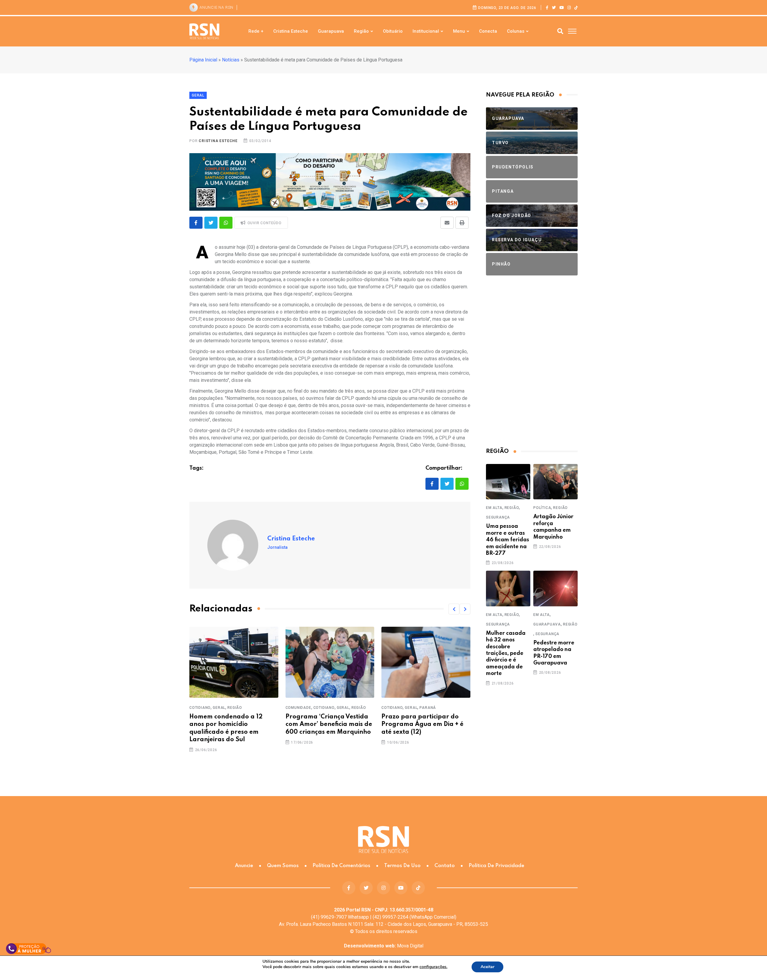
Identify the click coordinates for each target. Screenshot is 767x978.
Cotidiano (200, 708)
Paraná (427, 708)
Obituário (393, 31)
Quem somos (283, 865)
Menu (459, 31)
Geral (219, 708)
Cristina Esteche (290, 31)
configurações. (433, 967)
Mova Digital (383, 946)
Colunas (515, 31)
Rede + (255, 31)
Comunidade (298, 708)
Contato (444, 865)
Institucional (426, 31)
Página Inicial (203, 60)
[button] (454, 609)
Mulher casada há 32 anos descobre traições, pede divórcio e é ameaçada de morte (506, 653)
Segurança (498, 517)
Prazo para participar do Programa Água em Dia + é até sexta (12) (422, 724)
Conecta (488, 31)
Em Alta (494, 508)
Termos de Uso (402, 865)
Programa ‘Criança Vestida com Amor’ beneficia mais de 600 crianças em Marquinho (329, 724)
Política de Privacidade (496, 865)
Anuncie (244, 865)
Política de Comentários (341, 865)
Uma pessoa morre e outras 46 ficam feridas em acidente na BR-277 (507, 540)
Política (542, 508)
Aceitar (487, 967)
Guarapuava (331, 31)
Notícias (230, 60)
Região (361, 31)
